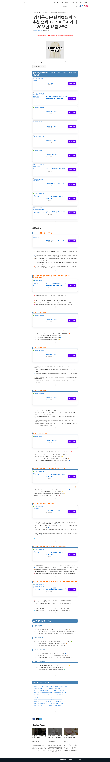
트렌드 (35, 30)
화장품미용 (56, 2)
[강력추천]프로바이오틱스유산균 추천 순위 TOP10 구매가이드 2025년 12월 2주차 (50, 686)
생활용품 (66, 2)
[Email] (40, 719)
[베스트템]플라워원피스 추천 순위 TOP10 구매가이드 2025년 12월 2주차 (48, 694)
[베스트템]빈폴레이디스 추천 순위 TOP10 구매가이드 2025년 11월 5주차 (48, 703)
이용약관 (74, 759)
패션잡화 (85, 2)
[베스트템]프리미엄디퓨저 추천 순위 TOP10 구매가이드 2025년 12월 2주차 (49, 690)
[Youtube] (84, 6)
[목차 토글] (43, 67)
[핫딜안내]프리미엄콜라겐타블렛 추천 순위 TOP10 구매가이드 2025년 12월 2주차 (50, 692)
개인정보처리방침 (79, 759)
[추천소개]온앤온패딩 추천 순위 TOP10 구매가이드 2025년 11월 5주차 (48, 699)
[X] (82, 6)
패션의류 (81, 2)
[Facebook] (80, 6)
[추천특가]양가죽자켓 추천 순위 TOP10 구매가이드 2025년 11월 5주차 (48, 705)
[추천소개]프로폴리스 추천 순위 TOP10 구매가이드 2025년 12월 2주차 (48, 688)
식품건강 (76, 2)
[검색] (76, 6)
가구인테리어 (71, 2)
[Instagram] (87, 6)
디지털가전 (61, 2)
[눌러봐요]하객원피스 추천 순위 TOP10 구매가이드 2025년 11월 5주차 (48, 697)
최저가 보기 (72, 83)
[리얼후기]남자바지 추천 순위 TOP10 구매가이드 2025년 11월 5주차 (47, 701)
